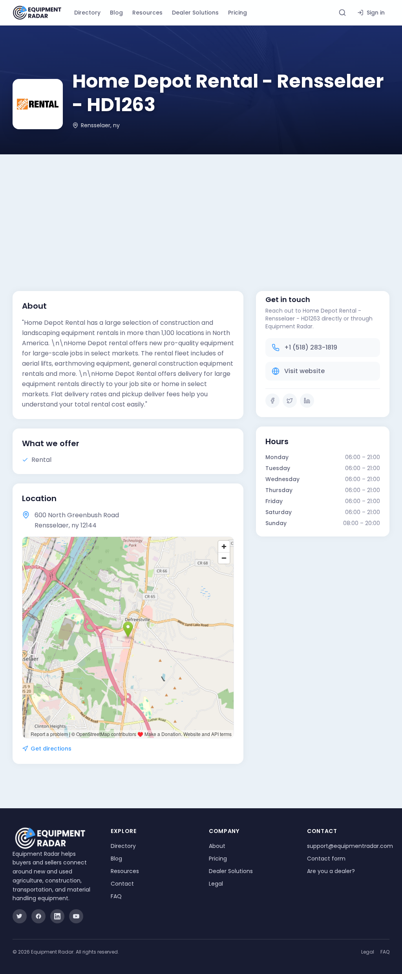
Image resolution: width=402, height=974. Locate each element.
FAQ (116, 896)
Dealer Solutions (195, 12)
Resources (147, 12)
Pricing (237, 12)
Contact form (326, 858)
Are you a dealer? (331, 871)
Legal (216, 884)
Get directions (51, 748)
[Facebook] (272, 401)
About (217, 846)
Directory (87, 12)
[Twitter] (290, 401)
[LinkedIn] (307, 401)
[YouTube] (76, 916)
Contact (122, 884)
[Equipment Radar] (37, 12)
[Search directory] (342, 12)
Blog (116, 12)
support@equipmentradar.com (350, 846)
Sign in (376, 12)
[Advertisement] (201, 213)
